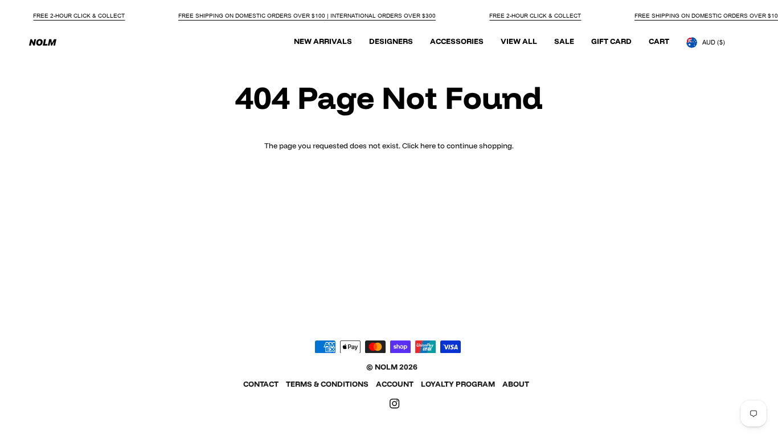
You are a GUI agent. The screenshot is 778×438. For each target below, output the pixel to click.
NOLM (386, 366)
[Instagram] (395, 404)
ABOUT (515, 383)
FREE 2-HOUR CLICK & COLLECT (79, 16)
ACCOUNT (394, 383)
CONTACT (261, 383)
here (428, 145)
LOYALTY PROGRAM (458, 383)
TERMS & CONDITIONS (327, 383)
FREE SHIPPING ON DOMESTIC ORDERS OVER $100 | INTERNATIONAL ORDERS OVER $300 (307, 16)
